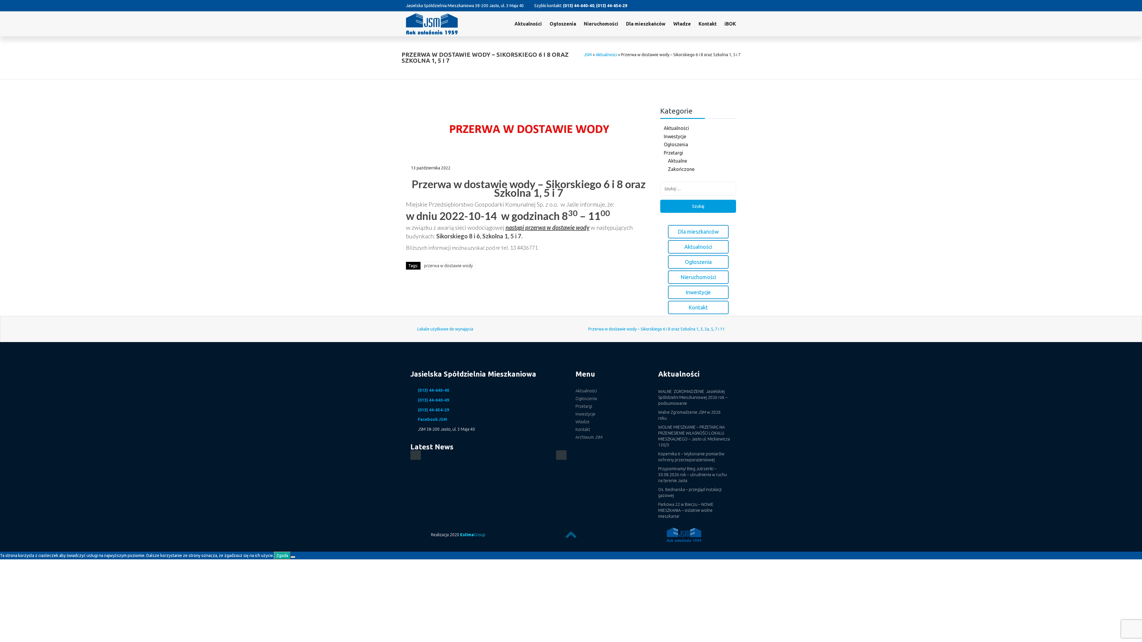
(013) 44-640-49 (433, 400)
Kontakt (708, 23)
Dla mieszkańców (646, 23)
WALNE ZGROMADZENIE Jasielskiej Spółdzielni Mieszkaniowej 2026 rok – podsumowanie (692, 397)
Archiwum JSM (589, 437)
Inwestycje (675, 136)
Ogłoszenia (676, 144)
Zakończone (681, 169)
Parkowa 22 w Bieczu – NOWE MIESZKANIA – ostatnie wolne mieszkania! (685, 510)
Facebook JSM (432, 419)
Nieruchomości (601, 23)
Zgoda (282, 555)
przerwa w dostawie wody (448, 265)
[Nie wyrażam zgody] (293, 557)
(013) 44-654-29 (611, 5)
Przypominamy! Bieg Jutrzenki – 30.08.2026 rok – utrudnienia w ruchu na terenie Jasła (692, 474)
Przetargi (673, 152)
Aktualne (677, 160)
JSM (588, 54)
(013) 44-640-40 (578, 5)
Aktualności (528, 23)
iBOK (730, 23)
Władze (682, 23)
